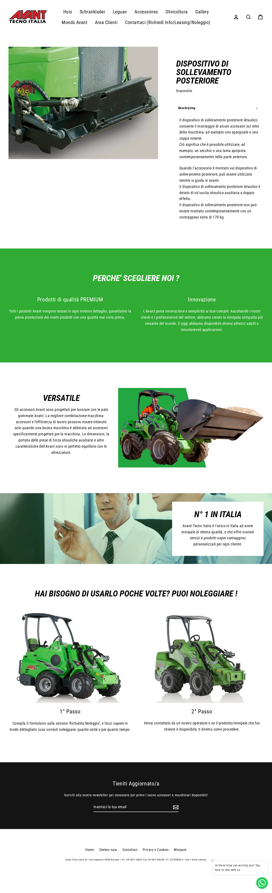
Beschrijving (186, 108)
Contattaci (130, 850)
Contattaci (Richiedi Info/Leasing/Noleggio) (167, 22)
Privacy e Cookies (156, 850)
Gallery (202, 11)
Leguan (120, 11)
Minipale (180, 850)
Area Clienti (106, 22)
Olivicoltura (177, 11)
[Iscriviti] (175, 807)
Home (89, 850)
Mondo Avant (74, 22)
